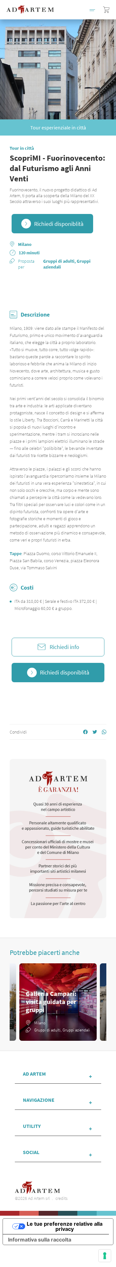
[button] (92, 10)
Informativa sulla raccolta (39, 1239)
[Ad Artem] (30, 9)
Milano (25, 244)
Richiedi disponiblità (58, 224)
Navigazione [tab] (38, 1100)
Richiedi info (64, 647)
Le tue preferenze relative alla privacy (64, 1226)
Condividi (18, 732)
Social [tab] (31, 1152)
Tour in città (22, 148)
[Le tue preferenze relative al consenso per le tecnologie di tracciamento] (105, 1256)
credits (61, 1198)
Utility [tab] (32, 1126)
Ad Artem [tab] (34, 1073)
